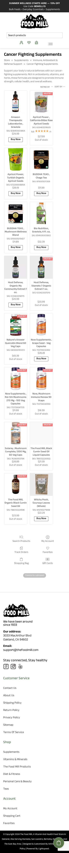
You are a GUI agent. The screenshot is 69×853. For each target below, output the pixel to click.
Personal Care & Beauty (17, 781)
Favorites (48, 552)
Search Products (21, 541)
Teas (6, 789)
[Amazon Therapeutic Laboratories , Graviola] (15, 102)
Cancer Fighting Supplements (42, 64)
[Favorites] (29, 42)
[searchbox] (34, 35)
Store (7, 60)
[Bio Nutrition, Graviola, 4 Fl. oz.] (41, 213)
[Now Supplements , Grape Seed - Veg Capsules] (41, 324)
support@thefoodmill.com (20, 650)
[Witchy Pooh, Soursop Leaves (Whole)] (41, 484)
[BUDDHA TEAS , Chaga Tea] (41, 159)
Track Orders (21, 552)
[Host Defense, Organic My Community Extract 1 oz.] (15, 267)
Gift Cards (47, 563)
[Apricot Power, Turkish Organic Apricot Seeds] (15, 159)
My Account (47, 541)
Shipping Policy (12, 703)
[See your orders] (22, 42)
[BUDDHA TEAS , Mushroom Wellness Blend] (15, 213)
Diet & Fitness (11, 774)
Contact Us (9, 688)
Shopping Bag (21, 563)
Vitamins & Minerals (15, 759)
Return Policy (11, 710)
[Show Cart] (37, 42)
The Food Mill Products (17, 767)
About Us (8, 695)
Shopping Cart (11, 816)
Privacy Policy (11, 717)
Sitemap (8, 725)
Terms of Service (13, 732)
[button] (58, 842)
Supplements (21, 60)
